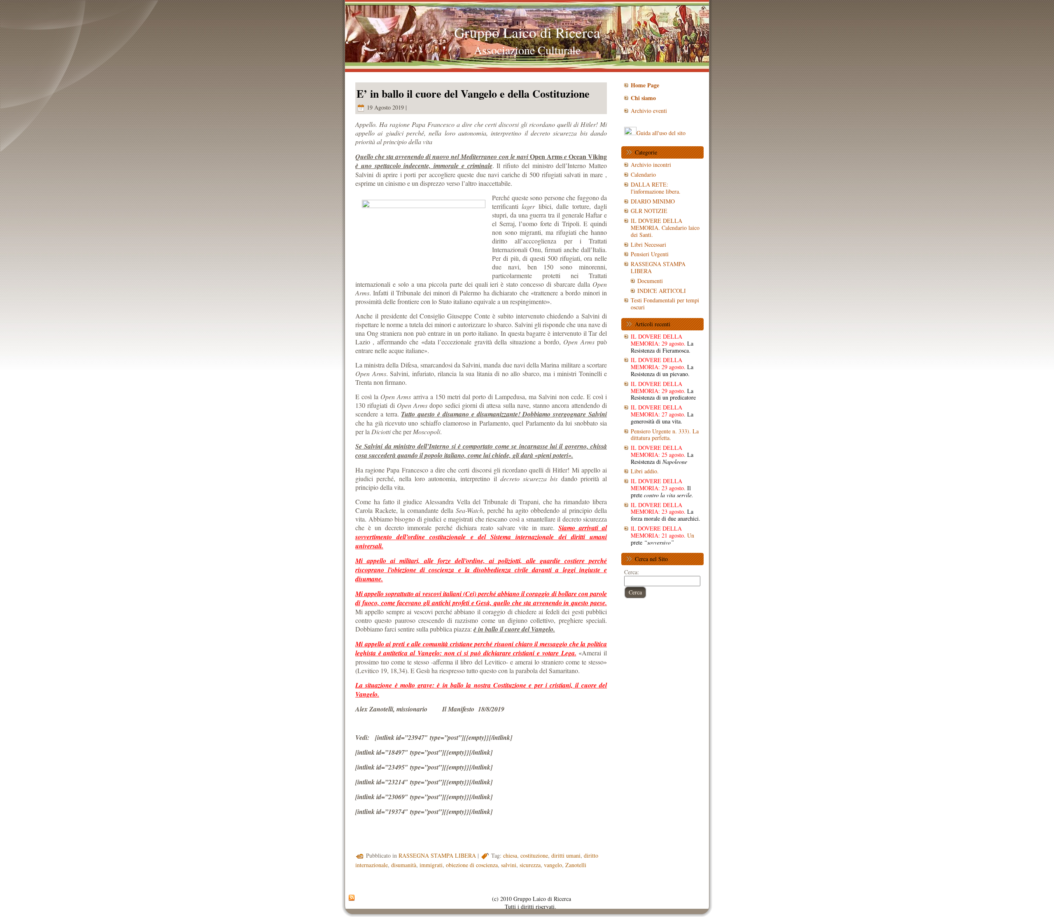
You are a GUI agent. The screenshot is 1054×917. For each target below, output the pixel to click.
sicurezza (530, 865)
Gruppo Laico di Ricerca (527, 32)
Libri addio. (645, 471)
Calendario (643, 174)
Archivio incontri (651, 164)
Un (662, 535)
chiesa (510, 855)
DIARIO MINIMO (653, 201)
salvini (508, 865)
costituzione (534, 855)
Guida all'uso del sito (661, 133)
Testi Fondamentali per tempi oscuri (665, 303)
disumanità (403, 865)
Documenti (650, 281)
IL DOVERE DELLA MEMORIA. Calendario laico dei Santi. (665, 228)
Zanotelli (575, 865)
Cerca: (631, 572)
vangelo (553, 865)
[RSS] (351, 898)
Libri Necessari (648, 244)
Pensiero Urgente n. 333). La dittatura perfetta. (665, 434)
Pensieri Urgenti (650, 254)
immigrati (431, 865)
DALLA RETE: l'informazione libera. (656, 187)
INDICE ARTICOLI (661, 291)
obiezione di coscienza (472, 865)
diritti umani (566, 855)
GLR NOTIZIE (649, 211)
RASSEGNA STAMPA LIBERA (437, 855)
